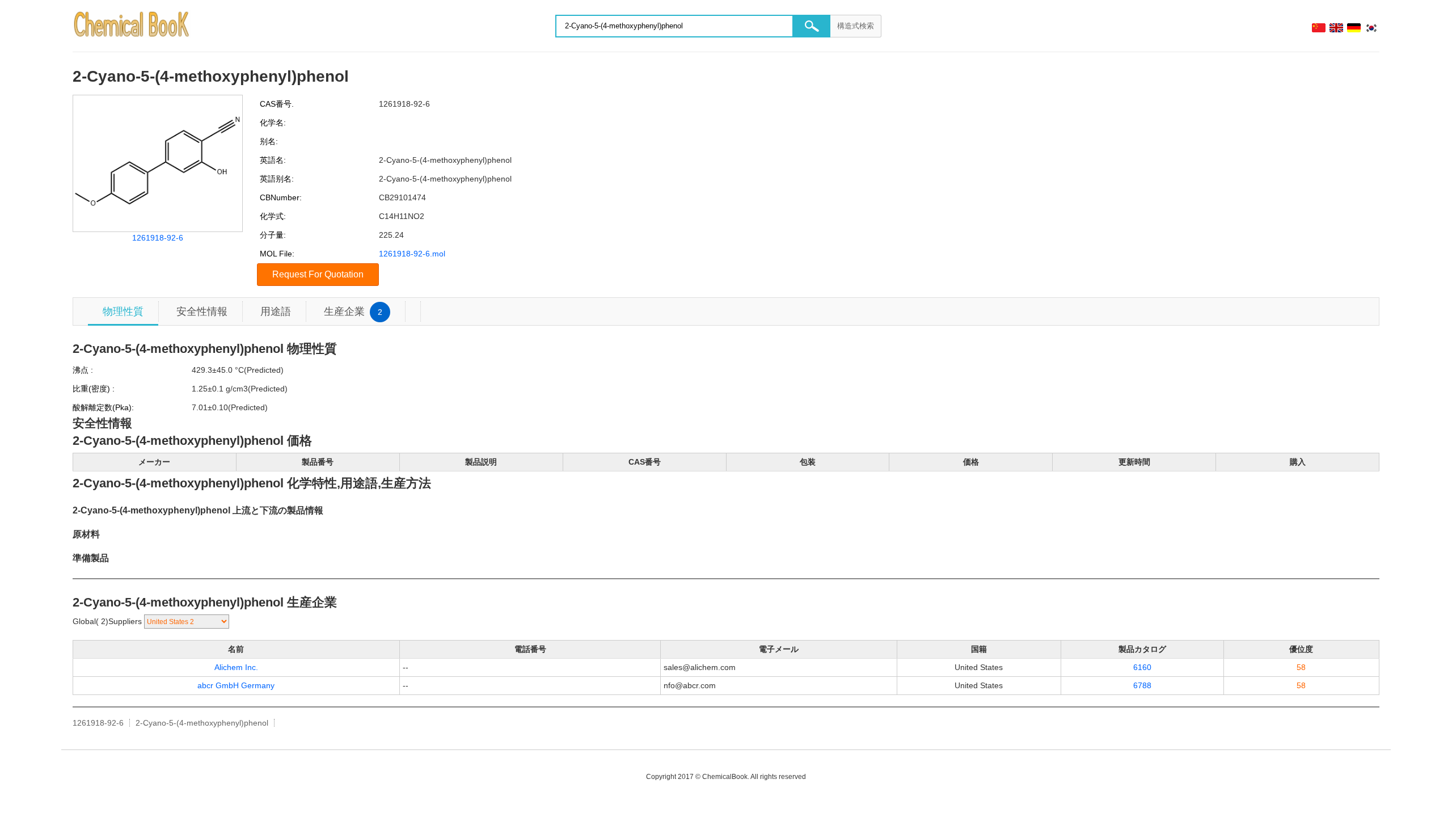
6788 (1142, 685)
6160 (1142, 667)
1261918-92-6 (157, 237)
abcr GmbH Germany (236, 685)
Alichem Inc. (236, 667)
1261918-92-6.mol (412, 253)
